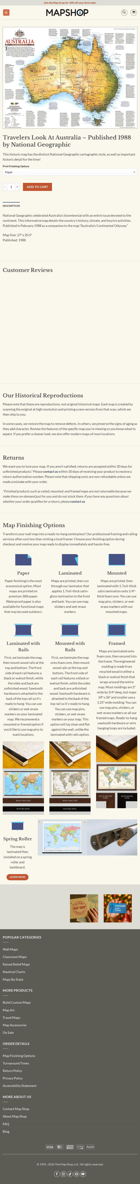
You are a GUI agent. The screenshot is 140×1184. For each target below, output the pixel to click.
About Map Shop (15, 1116)
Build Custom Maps (17, 1002)
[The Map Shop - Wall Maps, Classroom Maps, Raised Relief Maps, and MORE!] (67, 12)
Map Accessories (15, 1025)
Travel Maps (11, 1018)
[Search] (124, 12)
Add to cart (37, 187)
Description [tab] (11, 205)
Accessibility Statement (19, 1086)
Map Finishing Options (19, 1056)
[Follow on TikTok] (70, 1174)
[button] (6, 12)
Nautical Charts (14, 972)
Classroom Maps (15, 957)
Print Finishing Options (16, 166)
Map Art (9, 1010)
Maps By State (13, 979)
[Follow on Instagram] (64, 1174)
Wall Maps (10, 949)
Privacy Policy (13, 1078)
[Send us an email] (76, 1174)
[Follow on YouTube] (83, 1174)
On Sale (8, 1033)
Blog (6, 1131)
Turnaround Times (16, 1063)
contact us (50, 471)
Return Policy (12, 1071)
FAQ (6, 1124)
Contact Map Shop (16, 1109)
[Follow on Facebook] (57, 1174)
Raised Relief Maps (16, 964)
